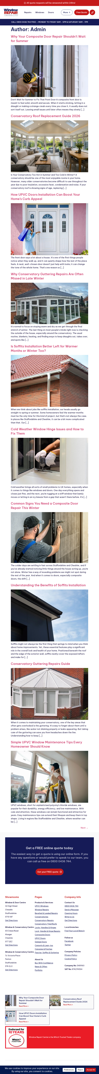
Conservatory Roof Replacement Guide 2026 (45, 116)
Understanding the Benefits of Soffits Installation (48, 585)
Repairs (27, 12)
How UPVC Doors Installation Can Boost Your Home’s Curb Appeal (33, 1016)
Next (84, 827)
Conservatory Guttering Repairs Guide (40, 664)
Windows (39, 12)
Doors (51, 12)
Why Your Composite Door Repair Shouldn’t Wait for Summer (31, 1000)
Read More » (23, 1006)
